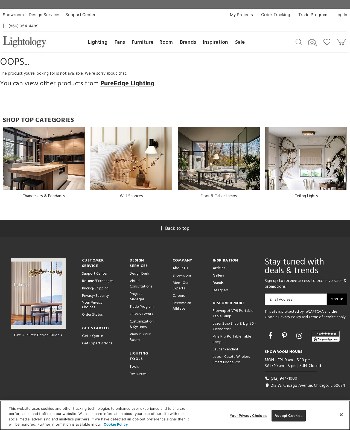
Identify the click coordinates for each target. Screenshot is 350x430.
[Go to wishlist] (328, 41)
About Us (180, 268)
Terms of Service (322, 317)
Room (166, 42)
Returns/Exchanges (97, 281)
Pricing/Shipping (95, 288)
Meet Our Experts (180, 286)
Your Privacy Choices (92, 305)
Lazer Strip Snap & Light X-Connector (234, 326)
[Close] (341, 415)
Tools (134, 367)
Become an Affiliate (182, 306)
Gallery (218, 275)
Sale (240, 42)
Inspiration (215, 42)
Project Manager (137, 297)
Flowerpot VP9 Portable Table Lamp (233, 313)
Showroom (13, 14)
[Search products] (299, 41)
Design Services (44, 14)
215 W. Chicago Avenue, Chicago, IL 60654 (307, 385)
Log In (341, 14)
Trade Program (312, 14)
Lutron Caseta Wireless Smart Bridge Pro (231, 359)
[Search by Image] (312, 42)
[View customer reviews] (325, 336)
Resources (138, 374)
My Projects (241, 14)
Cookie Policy (116, 424)
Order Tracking (275, 14)
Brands (188, 42)
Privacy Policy (289, 317)
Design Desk (139, 274)
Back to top (177, 228)
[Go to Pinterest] (285, 336)
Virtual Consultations (141, 284)
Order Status (92, 315)
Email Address (281, 299)
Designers (220, 290)
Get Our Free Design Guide (37, 335)
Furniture (142, 42)
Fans (120, 42)
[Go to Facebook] (271, 336)
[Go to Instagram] (300, 336)
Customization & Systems (142, 324)
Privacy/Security (95, 296)
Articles (219, 268)
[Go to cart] (341, 40)
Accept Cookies (288, 415)
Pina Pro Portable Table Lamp (232, 339)
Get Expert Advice (97, 343)
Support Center (80, 14)
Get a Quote (92, 336)
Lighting (97, 42)
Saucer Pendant (225, 349)
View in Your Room (140, 337)
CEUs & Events (141, 314)
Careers (179, 296)
